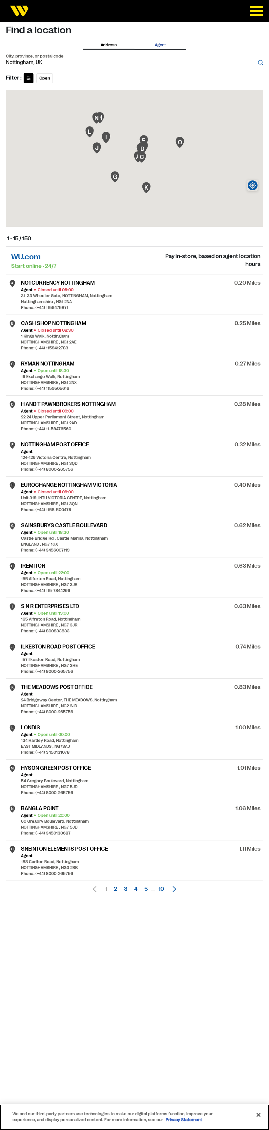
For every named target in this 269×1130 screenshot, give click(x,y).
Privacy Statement (184, 1120)
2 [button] (115, 889)
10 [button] (161, 889)
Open (44, 78)
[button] (172, 889)
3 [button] (125, 889)
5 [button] (146, 889)
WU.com (26, 257)
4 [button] (135, 889)
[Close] (258, 1115)
